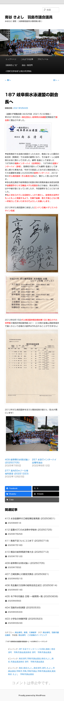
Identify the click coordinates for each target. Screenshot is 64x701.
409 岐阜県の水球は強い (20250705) (25, 563)
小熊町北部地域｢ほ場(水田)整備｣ (19, 71)
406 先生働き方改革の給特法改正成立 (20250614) (31, 585)
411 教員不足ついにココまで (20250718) (27, 541)
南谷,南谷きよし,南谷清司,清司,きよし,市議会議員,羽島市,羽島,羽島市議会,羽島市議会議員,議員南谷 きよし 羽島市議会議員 (32, 670)
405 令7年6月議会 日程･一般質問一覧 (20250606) (31, 596)
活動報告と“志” (11, 65)
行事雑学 (32, 632)
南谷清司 (18, 632)
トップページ (11, 59)
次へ (56, 80)
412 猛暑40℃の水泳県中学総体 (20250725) (28, 530)
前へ (8, 80)
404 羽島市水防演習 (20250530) (22, 608)
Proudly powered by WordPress (32, 695)
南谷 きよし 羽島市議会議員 (29, 17)
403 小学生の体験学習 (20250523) (24, 619)
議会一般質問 (27, 65)
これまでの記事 (27, 59)
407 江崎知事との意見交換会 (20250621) (27, 574)
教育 (25, 632)
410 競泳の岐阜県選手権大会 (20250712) (27, 552)
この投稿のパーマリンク (37, 635)
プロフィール (43, 59)
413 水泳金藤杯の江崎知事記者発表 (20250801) (30, 519)
